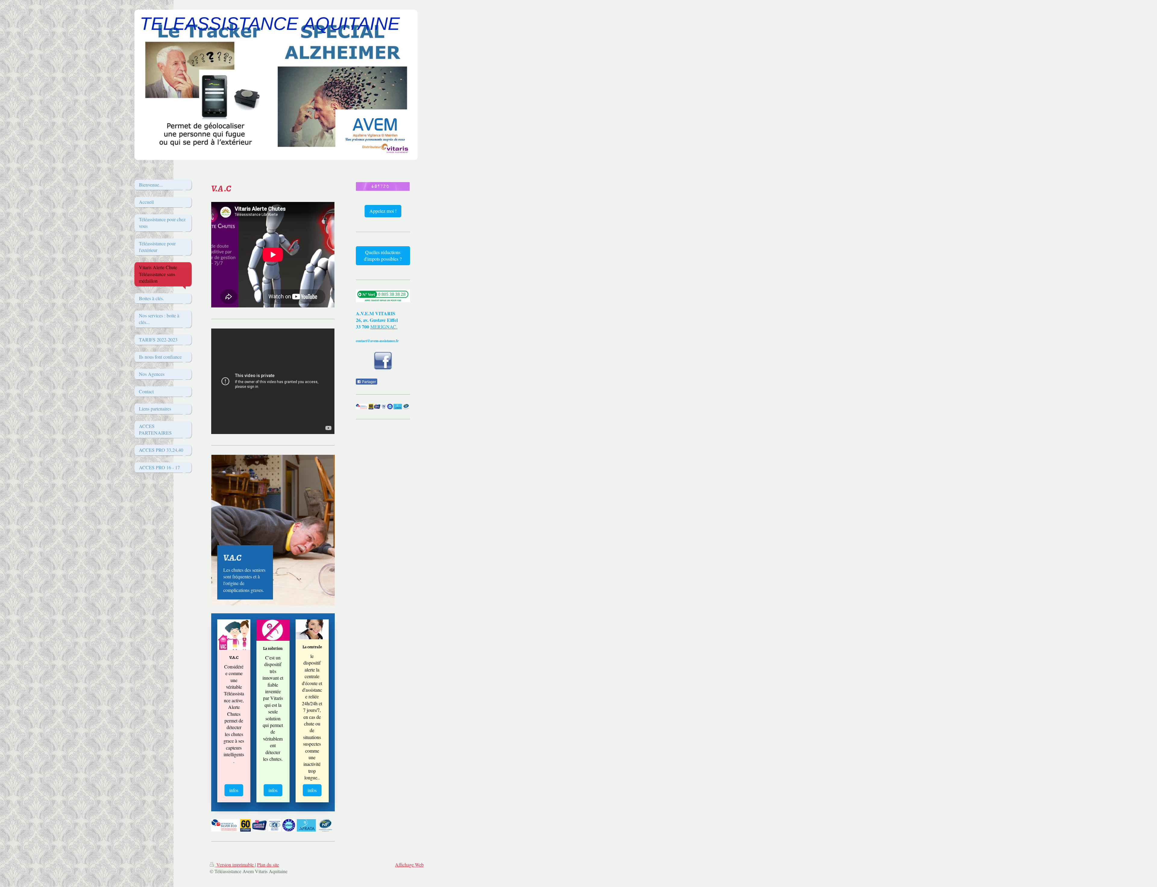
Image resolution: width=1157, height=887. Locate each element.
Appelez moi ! (383, 211)
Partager (368, 382)
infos (233, 790)
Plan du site (268, 864)
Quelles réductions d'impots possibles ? (383, 255)
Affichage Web (409, 864)
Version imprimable (235, 864)
